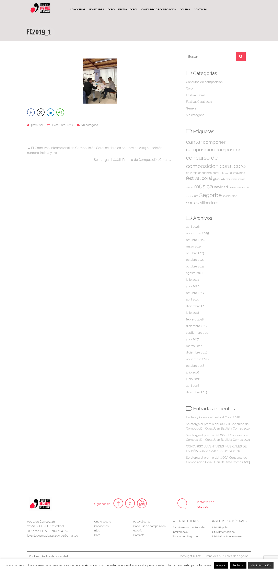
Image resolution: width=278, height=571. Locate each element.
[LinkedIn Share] (50, 112)
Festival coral (128, 9)
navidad (221, 187)
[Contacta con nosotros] (182, 503)
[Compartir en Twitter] (41, 112)
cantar (194, 142)
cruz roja (191, 173)
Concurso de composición (158, 9)
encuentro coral (208, 173)
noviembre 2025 (197, 233)
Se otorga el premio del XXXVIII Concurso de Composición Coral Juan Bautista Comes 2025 (218, 426)
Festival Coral (195, 95)
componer (214, 142)
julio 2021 (192, 280)
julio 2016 (192, 372)
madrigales (231, 179)
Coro (111, 9)
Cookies (34, 556)
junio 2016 (193, 379)
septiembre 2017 (197, 333)
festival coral (199, 178)
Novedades (96, 9)
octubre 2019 (195, 293)
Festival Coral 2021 (199, 102)
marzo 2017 (194, 346)
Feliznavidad (237, 173)
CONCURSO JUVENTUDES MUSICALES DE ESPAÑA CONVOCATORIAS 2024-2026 (216, 449)
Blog (97, 530)
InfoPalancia (180, 531)
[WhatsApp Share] (60, 112)
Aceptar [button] (221, 565)
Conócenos (77, 9)
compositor (228, 149)
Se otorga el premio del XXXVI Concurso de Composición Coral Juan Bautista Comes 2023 (218, 460)
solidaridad (229, 196)
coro (240, 165)
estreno (224, 173)
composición (200, 149)
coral (226, 165)
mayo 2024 (193, 246)
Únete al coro (102, 521)
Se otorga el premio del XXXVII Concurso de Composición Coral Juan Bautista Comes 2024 (218, 437)
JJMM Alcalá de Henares (227, 536)
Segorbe (210, 195)
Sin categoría (89, 125)
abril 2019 (192, 299)
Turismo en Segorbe (185, 536)
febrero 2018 (195, 319)
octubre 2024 (195, 240)
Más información (261, 565)
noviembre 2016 (197, 359)
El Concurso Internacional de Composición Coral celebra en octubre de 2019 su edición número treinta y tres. (94, 150)
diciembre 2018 (196, 306)
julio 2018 (192, 313)
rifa (196, 196)
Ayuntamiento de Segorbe (189, 527)
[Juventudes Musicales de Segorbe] (40, 5)
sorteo (192, 202)
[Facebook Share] (31, 112)
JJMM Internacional (223, 531)
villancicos (209, 202)
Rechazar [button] (238, 565)
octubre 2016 (195, 366)
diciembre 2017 (196, 326)
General (191, 108)
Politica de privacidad (55, 556)
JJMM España (220, 527)
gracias (219, 178)
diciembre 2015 (196, 392)
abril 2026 (193, 227)
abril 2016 (192, 386)
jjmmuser (37, 125)
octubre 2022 (195, 260)
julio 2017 (192, 339)
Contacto (200, 9)
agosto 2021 (194, 273)
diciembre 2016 (196, 352)
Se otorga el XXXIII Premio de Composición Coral (133, 160)
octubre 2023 (195, 253)
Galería (185, 9)
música (203, 186)
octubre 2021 (195, 266)
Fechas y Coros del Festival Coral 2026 (213, 417)
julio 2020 (192, 286)
